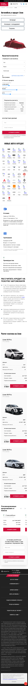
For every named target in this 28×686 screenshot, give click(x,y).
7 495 (16, 572)
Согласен (14, 681)
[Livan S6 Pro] (14, 471)
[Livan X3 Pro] (14, 361)
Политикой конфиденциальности (10, 679)
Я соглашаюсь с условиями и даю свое (15, 136)
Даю (14, 561)
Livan (23, 297)
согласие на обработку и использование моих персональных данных (15, 136)
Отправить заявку (14, 132)
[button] (21, 508)
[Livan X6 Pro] (14, 416)
